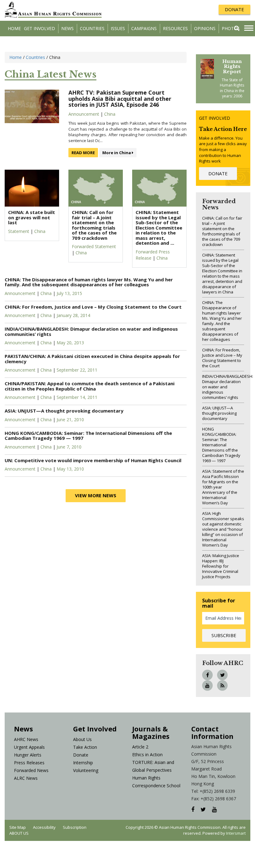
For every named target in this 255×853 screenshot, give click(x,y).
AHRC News (26, 739)
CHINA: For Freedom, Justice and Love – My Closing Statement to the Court (93, 307)
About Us (82, 739)
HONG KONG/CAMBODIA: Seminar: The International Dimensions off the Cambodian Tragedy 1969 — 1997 (88, 435)
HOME (14, 28)
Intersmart (236, 833)
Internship (83, 763)
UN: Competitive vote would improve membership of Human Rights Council (94, 460)
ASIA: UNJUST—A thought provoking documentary (65, 411)
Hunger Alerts (27, 755)
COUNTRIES (92, 28)
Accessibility (44, 827)
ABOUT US (19, 833)
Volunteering (85, 770)
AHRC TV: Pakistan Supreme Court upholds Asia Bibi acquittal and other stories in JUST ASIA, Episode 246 (119, 99)
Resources (175, 28)
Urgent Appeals (29, 747)
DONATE (234, 9)
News (67, 28)
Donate (80, 755)
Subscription (74, 827)
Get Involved (39, 28)
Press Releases (29, 763)
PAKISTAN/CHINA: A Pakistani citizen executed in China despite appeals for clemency (92, 358)
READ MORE (83, 152)
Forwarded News (31, 770)
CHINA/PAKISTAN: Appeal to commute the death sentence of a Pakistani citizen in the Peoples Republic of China (89, 386)
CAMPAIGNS (144, 28)
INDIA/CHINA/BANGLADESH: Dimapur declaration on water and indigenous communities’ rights (91, 331)
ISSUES (118, 28)
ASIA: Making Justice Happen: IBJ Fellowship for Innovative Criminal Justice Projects (220, 566)
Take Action (85, 747)
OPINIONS (205, 28)
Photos (231, 28)
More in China (117, 152)
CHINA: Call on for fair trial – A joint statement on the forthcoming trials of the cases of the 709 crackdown (222, 231)
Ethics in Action (147, 754)
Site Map (17, 827)
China (109, 114)
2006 (238, 96)
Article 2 (140, 747)
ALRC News (26, 778)
